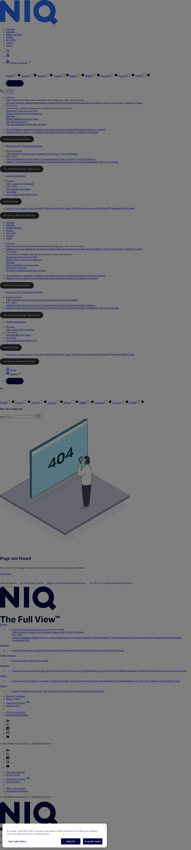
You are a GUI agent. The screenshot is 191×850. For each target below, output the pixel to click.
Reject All (71, 841)
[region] (54, 836)
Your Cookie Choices (17, 841)
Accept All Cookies (93, 841)
